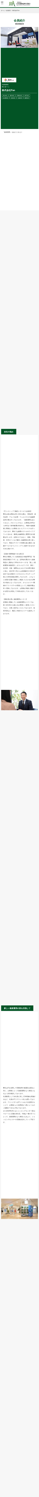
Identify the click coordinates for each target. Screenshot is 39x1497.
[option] (19, 37)
